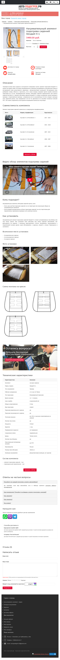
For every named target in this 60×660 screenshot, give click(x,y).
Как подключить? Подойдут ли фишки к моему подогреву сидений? (25, 492)
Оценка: (5, 580)
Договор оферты (8, 612)
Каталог (10, 21)
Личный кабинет (8, 619)
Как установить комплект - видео (13, 602)
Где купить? (7, 503)
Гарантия (6, 607)
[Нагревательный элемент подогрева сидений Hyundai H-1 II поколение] (9, 132)
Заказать (43, 47)
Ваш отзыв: (6, 561)
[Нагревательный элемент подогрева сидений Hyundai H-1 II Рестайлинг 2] (9, 117)
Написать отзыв (44, 43)
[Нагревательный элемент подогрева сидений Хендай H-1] (14, 38)
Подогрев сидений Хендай (21, 21)
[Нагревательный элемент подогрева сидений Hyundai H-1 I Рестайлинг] (9, 139)
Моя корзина (7, 624)
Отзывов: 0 (35, 43)
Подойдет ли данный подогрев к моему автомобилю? (21, 482)
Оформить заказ (8, 627)
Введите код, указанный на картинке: (13, 584)
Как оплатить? (8, 499)
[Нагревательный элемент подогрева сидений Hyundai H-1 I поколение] (9, 146)
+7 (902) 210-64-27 (17, 13)
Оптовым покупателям (10, 604)
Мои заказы (7, 622)
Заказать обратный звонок (12, 15)
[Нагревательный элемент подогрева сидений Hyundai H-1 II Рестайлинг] (9, 124)
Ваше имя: (6, 556)
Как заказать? (8, 496)
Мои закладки (8, 629)
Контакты (6, 610)
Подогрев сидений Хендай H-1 (39, 21)
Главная (4, 21)
